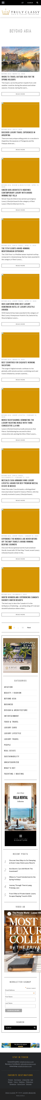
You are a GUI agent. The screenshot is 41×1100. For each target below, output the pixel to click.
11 (23, 627)
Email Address (19, 990)
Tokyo (16, 1082)
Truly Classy (10, 1093)
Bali (32, 1080)
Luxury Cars (10, 727)
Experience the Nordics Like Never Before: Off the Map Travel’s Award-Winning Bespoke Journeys (20, 541)
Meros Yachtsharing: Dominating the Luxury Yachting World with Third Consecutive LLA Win (18, 423)
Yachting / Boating (14, 774)
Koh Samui (17, 1080)
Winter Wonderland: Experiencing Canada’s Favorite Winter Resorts (20, 598)
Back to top (20, 1095)
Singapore (13, 1084)
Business (8, 704)
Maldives (22, 1082)
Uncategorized (11, 762)
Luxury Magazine (29, 1093)
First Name (9, 996)
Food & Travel (17, 245)
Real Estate (10, 750)
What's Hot (10, 768)
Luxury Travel (17, 301)
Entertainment (11, 716)
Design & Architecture (21, 185)
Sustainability (8, 477)
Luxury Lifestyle (18, 415)
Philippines (29, 1082)
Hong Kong (21, 1084)
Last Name (8, 1003)
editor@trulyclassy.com (28, 1064)
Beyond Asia (6, 74)
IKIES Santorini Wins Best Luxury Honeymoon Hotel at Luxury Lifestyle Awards (18, 307)
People (7, 745)
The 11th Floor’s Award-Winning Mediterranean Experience (16, 249)
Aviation (8, 687)
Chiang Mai (25, 1080)
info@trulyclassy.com (27, 1062)
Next (29, 627)
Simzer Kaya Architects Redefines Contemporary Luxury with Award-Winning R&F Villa (17, 192)
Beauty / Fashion (12, 693)
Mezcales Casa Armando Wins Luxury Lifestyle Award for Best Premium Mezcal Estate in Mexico (20, 483)
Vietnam (29, 1084)
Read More (20, 94)
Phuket (10, 1080)
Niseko (10, 1082)
